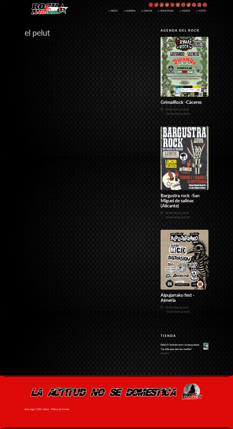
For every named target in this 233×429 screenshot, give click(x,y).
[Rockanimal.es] (48, 13)
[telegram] (156, 4)
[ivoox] (194, 4)
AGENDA (131, 11)
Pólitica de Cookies (60, 409)
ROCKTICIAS (167, 11)
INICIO (114, 11)
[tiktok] (188, 4)
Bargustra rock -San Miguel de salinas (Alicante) (180, 201)
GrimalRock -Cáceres (181, 102)
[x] (167, 4)
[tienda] (151, 4)
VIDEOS (186, 11)
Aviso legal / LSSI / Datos (37, 409)
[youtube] (161, 4)
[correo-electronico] (205, 4)
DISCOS (148, 11)
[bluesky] (178, 4)
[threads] (172, 4)
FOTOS (202, 11)
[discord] (199, 4)
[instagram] (183, 4)
